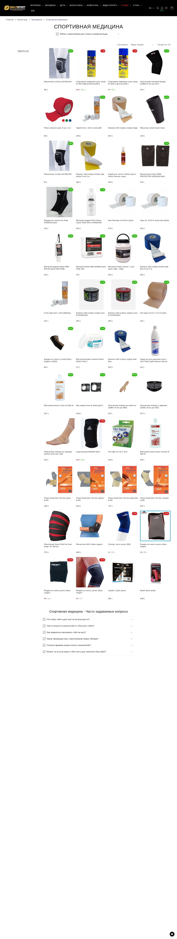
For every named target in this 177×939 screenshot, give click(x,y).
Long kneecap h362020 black (88, 452)
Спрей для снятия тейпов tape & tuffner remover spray (122, 175)
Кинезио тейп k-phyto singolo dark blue (122, 360)
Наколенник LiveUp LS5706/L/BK (58, 174)
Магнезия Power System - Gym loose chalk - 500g (121, 268)
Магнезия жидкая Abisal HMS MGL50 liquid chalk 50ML (56, 268)
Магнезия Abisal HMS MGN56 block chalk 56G (91, 268)
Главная (10, 19)
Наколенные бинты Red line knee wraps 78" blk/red (58, 545)
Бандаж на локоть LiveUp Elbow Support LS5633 (57, 360)
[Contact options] (172, 934)
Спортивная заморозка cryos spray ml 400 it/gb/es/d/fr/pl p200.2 (91, 83)
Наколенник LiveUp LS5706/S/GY (58, 82)
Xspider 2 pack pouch (117, 590)
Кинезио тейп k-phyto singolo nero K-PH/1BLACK (90, 314)
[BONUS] (162, 8)
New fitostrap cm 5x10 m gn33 (120, 220)
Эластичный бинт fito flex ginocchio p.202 (123, 499)
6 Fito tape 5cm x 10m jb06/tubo (57, 313)
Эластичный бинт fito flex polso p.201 (57, 499)
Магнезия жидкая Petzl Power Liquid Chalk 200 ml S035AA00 (89, 221)
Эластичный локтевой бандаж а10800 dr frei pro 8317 (153, 83)
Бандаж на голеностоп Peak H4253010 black (56, 221)
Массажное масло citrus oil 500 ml (58, 405)
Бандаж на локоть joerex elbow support (153, 545)
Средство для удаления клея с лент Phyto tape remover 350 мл (153, 360)
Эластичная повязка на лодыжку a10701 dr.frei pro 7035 (58, 453)
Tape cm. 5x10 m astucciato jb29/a (154, 220)
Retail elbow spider (148, 590)
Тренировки (36, 19)
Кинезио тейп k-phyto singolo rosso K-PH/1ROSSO (123, 314)
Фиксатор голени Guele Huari (152, 128)
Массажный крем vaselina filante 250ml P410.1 (90, 360)
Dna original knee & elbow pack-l (89, 405)
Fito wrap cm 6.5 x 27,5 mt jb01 (153, 313)
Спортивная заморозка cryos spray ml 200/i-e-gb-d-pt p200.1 (123, 83)
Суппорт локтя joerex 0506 (119, 544)
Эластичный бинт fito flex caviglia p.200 (154, 499)
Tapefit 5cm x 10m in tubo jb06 (89, 128)
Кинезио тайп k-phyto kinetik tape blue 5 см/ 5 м (154, 268)
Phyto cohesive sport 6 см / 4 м (57, 128)
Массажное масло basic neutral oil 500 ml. (154, 453)
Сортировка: (122, 44)
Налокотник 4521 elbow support (89, 544)
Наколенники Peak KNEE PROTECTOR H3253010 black (152, 175)
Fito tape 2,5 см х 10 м (117, 452)
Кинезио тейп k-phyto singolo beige (122, 128)
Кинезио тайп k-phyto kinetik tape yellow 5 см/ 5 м (90, 175)
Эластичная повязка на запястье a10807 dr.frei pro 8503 (122, 406)
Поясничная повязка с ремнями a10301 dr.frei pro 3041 (153, 406)
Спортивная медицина (56, 19)
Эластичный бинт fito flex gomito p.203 (90, 499)
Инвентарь (22, 19)
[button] (36, 5)
